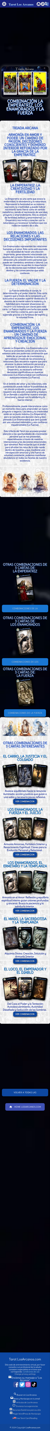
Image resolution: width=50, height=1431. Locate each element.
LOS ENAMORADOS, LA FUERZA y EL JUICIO (25, 811)
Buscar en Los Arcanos (25, 1395)
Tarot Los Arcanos (21, 4)
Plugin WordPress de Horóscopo (25, 1413)
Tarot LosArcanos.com (25, 1359)
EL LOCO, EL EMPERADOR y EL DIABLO (25, 970)
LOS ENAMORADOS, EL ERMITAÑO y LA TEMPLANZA (25, 864)
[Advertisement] (25, 33)
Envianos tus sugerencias (25, 1406)
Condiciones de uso (31, 1371)
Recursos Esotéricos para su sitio (25, 1410)
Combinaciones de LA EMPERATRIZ (25, 609)
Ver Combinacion (25, 801)
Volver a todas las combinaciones (25, 1093)
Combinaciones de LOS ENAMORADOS (25, 663)
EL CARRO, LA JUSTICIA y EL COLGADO (25, 758)
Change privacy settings (25, 1374)
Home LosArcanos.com (25, 1106)
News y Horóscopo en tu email (25, 1398)
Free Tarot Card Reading (26, 1418)
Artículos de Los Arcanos (25, 1402)
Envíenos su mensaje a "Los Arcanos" (25, 1379)
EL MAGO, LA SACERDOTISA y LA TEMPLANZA (25, 920)
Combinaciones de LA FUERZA (25, 713)
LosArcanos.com (33, 1427)
